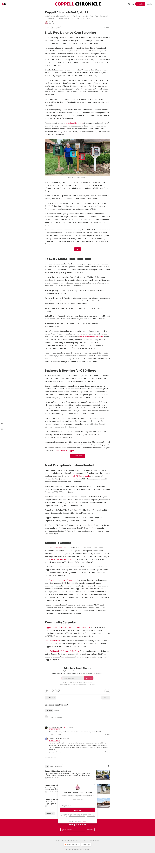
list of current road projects (91, 337)
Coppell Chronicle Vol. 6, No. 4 (58, 771)
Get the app (86, 845)
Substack (68, 849)
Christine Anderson (55, 738)
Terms (86, 840)
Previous (52, 698)
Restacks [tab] (56, 710)
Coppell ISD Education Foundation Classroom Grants (67, 627)
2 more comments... (51, 757)
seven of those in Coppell (63, 450)
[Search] (129, 4)
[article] (77, 775)
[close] (94, 784)
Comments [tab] (49, 710)
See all (48, 813)
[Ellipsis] (109, 727)
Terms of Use (86, 814)
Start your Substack (73, 845)
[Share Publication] (133, 4)
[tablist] (52, 710)
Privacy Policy (91, 816)
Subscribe (140, 4)
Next (104, 698)
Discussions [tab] (58, 766)
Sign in (149, 4)
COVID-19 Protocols (81, 476)
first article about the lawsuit (61, 580)
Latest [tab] (51, 766)
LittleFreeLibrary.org (74, 123)
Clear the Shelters (52, 641)
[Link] (42, 32)
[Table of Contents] (2, 426)
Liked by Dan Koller (55, 729)
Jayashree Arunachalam (56, 727)
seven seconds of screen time (61, 559)
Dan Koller (52, 21)
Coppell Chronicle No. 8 (58, 548)
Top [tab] (47, 766)
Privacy (81, 840)
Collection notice (94, 840)
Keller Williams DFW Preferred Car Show (62, 651)
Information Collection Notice (77, 816)
